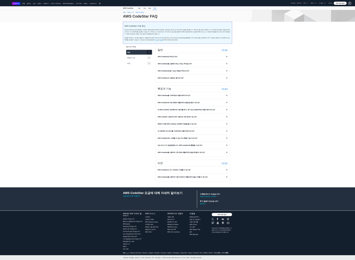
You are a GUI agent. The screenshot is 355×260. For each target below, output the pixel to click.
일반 (138, 52)
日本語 (205, 253)
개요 (139, 8)
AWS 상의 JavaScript (173, 232)
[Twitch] (214, 223)
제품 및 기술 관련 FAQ (151, 227)
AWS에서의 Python (172, 224)
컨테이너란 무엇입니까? (130, 229)
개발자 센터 (170, 217)
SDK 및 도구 (171, 219)
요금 (34, 3)
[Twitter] (214, 219)
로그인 (330, 3)
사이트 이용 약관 (145, 257)
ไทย (201, 253)
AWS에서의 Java (172, 227)
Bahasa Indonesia (136, 253)
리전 (138, 63)
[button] (340, 3)
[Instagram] (229, 219)
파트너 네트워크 (56, 3)
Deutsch (145, 253)
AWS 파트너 (148, 232)
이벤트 (85, 3)
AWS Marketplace (68, 3)
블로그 (125, 246)
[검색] (100, 4)
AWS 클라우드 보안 (128, 241)
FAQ (155, 8)
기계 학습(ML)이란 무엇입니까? (132, 239)
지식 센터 (192, 227)
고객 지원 (78, 3)
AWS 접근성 (126, 224)
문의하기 (299, 3)
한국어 (211, 253)
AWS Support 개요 (195, 229)
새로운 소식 (126, 244)
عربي (127, 253)
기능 (144, 8)
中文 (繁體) (225, 253)
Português (176, 253)
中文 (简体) (217, 253)
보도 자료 (126, 249)
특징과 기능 (138, 58)
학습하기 (46, 3)
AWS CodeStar (128, 8)
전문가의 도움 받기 (195, 219)
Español (157, 253)
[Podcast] (224, 223)
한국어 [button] (313, 3)
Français (163, 253)
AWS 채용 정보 (194, 234)
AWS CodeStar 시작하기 (208, 196)
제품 (23, 3)
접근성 (137, 257)
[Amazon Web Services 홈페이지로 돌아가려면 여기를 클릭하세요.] (6, 3)
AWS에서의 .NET (172, 222)
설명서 (39, 3)
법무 (191, 232)
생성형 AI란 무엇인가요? (130, 236)
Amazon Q (16, 3)
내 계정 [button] (321, 3)
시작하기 (147, 217)
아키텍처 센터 (149, 224)
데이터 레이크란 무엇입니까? (131, 231)
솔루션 (29, 3)
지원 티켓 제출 (194, 222)
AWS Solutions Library (151, 222)
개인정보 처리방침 (128, 257)
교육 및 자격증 (149, 219)
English (151, 253)
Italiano (169, 253)
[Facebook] (219, 219)
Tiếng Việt (183, 253)
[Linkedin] (224, 219)
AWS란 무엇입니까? (129, 219)
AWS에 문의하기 (194, 217)
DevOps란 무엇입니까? (130, 226)
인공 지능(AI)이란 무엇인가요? (132, 234)
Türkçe (190, 253)
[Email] (229, 223)
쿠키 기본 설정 (156, 257)
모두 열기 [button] (225, 50)
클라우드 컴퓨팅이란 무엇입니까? (133, 221)
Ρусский (195, 253)
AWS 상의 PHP (171, 229)
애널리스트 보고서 (150, 229)
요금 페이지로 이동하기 (132, 196)
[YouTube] (219, 223)
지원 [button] (305, 3)
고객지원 (293, 3)
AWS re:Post (193, 224)
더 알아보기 (93, 3)
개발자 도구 (130, 12)
